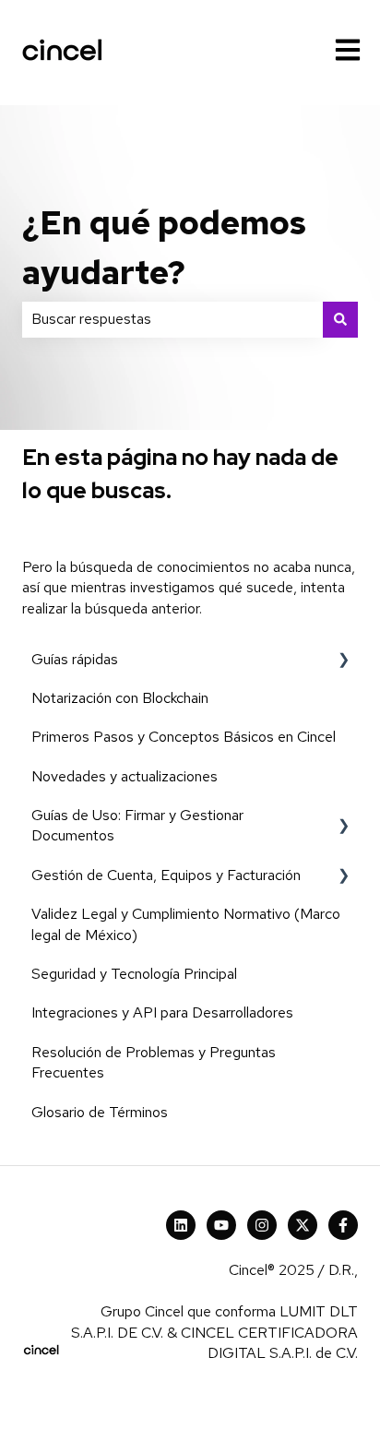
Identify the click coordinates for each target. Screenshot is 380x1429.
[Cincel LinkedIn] (181, 1225)
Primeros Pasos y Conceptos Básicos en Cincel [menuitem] (183, 736)
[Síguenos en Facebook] (343, 1225)
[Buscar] (340, 319)
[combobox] (172, 319)
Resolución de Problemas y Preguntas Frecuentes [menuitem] (153, 1062)
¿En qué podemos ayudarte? (164, 247)
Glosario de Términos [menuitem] (99, 1112)
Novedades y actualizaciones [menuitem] (124, 776)
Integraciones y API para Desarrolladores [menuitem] (162, 1012)
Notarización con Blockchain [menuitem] (119, 698)
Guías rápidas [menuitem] (74, 659)
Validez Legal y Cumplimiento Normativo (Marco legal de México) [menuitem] (185, 924)
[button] (343, 661)
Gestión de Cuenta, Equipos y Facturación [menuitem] (166, 875)
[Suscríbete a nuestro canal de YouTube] (221, 1225)
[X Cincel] (302, 1225)
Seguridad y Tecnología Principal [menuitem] (134, 973)
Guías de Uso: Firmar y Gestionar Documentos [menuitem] (137, 825)
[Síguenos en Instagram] (262, 1225)
